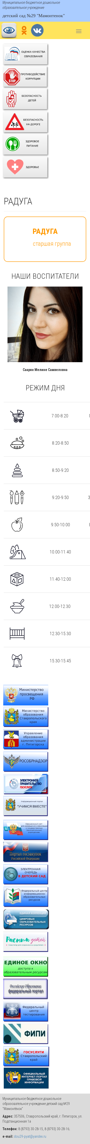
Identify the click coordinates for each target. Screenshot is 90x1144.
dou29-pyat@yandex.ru (30, 1136)
